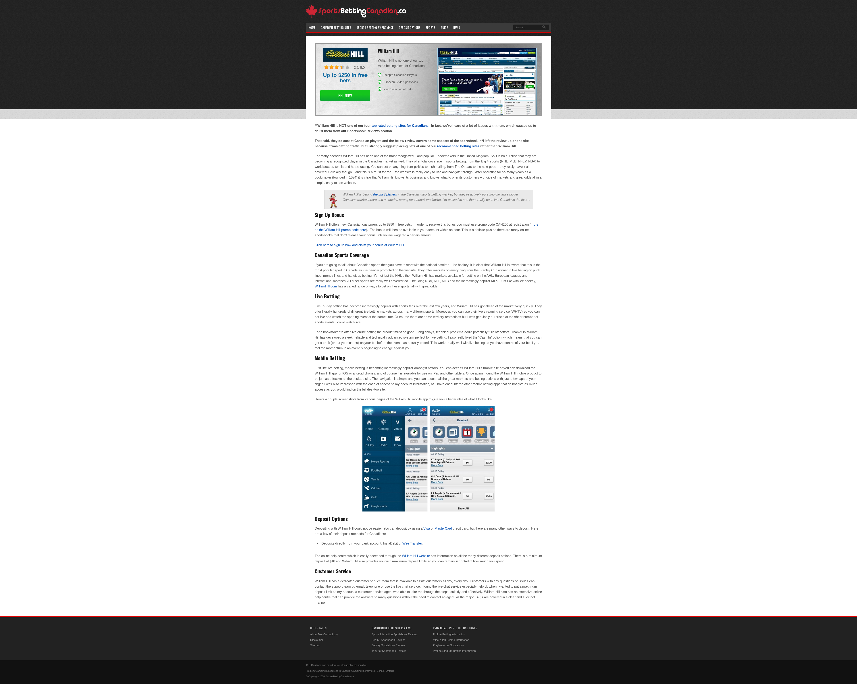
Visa (426, 528)
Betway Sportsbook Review (388, 645)
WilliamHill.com (326, 286)
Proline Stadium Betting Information (454, 651)
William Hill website (416, 556)
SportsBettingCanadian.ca (340, 676)
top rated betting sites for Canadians (400, 125)
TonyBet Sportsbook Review (389, 651)
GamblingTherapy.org (363, 670)
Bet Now (345, 95)
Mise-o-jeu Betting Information (451, 640)
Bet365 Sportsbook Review (388, 640)
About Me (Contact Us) (324, 634)
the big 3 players (385, 194)
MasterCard (443, 528)
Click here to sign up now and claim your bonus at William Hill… (361, 245)
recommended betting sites (458, 146)
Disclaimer (316, 640)
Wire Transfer (412, 543)
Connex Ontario (385, 670)
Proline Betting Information (449, 634)
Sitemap (315, 645)
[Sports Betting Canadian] (356, 17)
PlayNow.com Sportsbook (448, 645)
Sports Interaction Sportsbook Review (394, 634)
